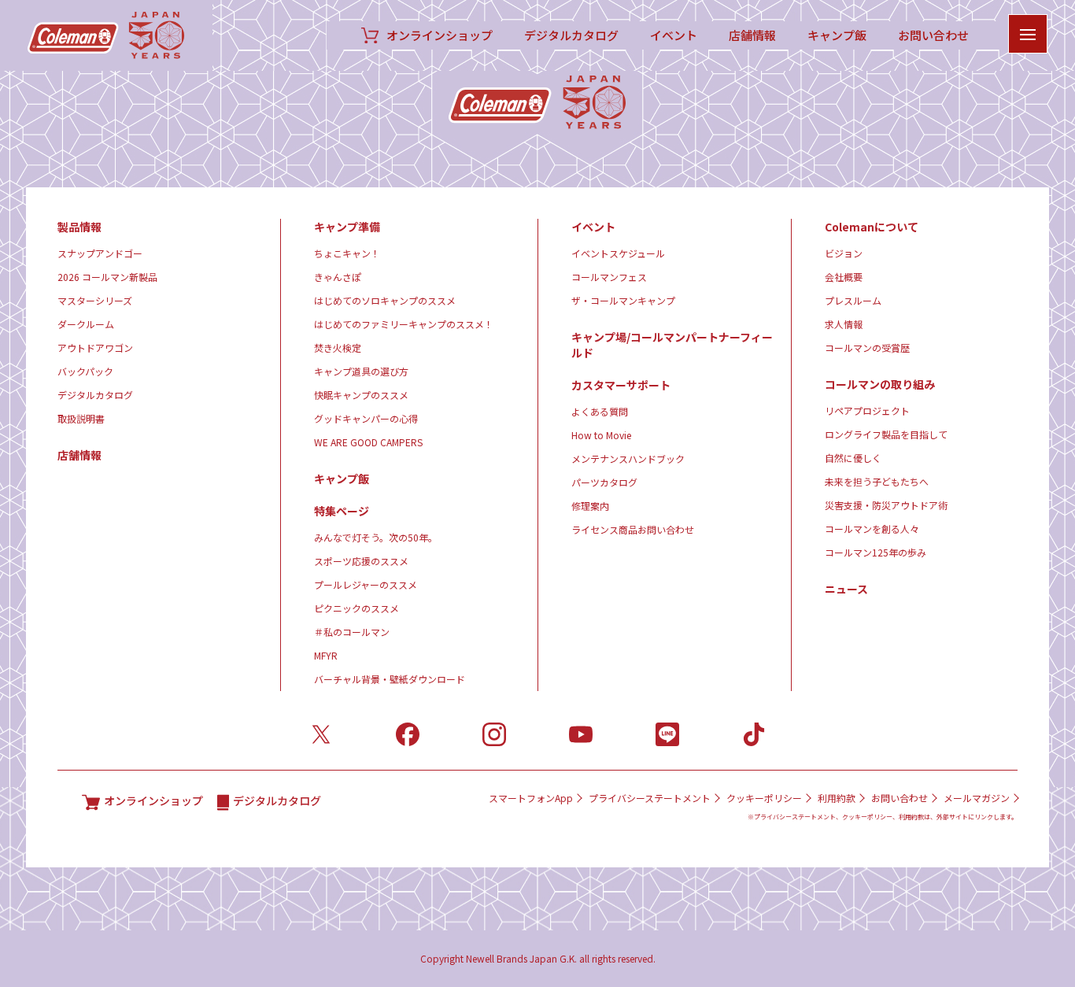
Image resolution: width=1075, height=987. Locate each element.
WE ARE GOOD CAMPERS (368, 442)
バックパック (85, 371)
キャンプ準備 (347, 227)
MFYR (326, 655)
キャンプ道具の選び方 (361, 371)
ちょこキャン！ (347, 253)
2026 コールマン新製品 (107, 276)
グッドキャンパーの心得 (366, 418)
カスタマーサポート (620, 385)
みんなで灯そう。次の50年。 (376, 537)
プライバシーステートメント (650, 798)
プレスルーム (853, 300)
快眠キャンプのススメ (361, 394)
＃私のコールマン (352, 631)
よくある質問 (599, 411)
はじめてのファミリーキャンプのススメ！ (403, 324)
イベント (673, 35)
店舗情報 (752, 35)
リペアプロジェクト (867, 410)
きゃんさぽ (337, 276)
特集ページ (341, 511)
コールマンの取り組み (880, 384)
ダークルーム (85, 324)
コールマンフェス (609, 276)
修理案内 (590, 505)
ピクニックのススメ (356, 608)
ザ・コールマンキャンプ (623, 300)
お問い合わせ (933, 35)
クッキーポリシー (764, 798)
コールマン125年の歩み (875, 552)
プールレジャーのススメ (365, 584)
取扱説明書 (81, 418)
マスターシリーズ (94, 300)
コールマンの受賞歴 (867, 347)
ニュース (846, 589)
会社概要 (844, 276)
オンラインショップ (439, 35)
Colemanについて (871, 227)
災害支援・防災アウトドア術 (886, 505)
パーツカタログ (604, 482)
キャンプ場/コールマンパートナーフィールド (672, 344)
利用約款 (836, 798)
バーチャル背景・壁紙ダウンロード (389, 679)
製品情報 (79, 227)
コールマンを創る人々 (872, 528)
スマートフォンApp (531, 798)
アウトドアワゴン (95, 347)
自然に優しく (853, 457)
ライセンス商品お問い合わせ (632, 529)
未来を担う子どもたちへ (877, 481)
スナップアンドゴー (99, 253)
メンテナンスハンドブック (628, 458)
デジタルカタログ (571, 35)
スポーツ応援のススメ (361, 560)
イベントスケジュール (618, 253)
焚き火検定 (337, 347)
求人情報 (844, 324)
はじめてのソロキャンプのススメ (385, 300)
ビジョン (844, 253)
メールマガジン (977, 798)
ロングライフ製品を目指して (886, 434)
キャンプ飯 (836, 35)
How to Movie (601, 435)
